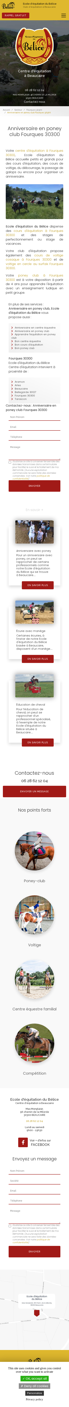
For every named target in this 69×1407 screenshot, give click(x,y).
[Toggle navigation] (63, 15)
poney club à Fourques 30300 (34, 277)
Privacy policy (34, 1399)
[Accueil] (8, 5)
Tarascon (21, 399)
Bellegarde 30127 (25, 392)
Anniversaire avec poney (33, 551)
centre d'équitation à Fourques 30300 (34, 152)
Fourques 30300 (34, 110)
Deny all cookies (35, 1386)
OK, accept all (36, 1378)
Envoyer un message (34, 791)
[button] (5, 54)
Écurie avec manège (30, 631)
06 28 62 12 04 (34, 90)
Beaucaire (21, 388)
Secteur (18, 110)
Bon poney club (24, 348)
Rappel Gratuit (15, 15)
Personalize (34, 1393)
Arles (18, 385)
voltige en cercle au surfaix (27, 264)
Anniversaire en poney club (32, 331)
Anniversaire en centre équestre (35, 327)
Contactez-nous (34, 101)
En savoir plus (38, 585)
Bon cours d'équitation (29, 344)
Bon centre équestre (28, 341)
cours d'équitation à (30, 231)
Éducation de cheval (30, 705)
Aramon (20, 381)
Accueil (6, 110)
